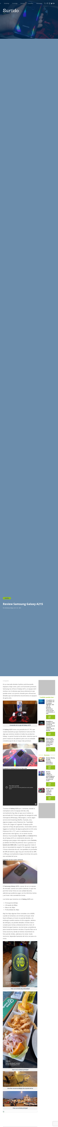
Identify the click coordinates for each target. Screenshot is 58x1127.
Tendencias (30, 3)
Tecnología (14, 3)
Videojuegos (39, 3)
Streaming (6, 3)
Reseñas (22, 3)
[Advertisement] (47, 687)
